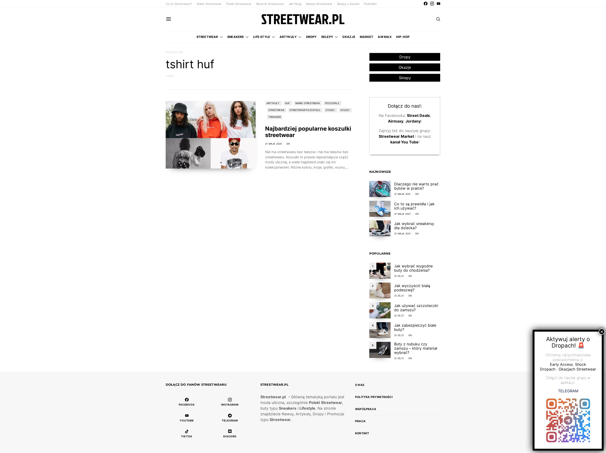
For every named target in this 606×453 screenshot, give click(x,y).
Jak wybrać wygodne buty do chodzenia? (413, 268)
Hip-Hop (403, 37)
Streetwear (207, 37)
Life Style (261, 37)
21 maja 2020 (273, 143)
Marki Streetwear (209, 4)
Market (366, 37)
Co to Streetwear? (179, 4)
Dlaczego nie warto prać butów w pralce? (416, 186)
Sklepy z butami (348, 4)
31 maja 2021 (402, 193)
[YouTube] (438, 3)
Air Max (384, 37)
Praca (360, 421)
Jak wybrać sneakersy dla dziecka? (414, 225)
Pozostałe (332, 103)
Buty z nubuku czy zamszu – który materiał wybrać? (415, 348)
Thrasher (274, 116)
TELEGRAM (568, 391)
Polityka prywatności (373, 397)
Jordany (413, 121)
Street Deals (418, 115)
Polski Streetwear (238, 4)
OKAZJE (348, 37)
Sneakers (235, 37)
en (288, 143)
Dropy (311, 37)
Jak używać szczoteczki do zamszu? (416, 307)
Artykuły (288, 37)
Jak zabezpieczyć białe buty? (415, 327)
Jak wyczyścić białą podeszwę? (412, 287)
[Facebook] (426, 3)
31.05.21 (399, 276)
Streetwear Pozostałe (305, 110)
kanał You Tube (404, 142)
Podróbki (370, 4)
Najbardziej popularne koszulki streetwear (308, 131)
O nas (359, 385)
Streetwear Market (396, 136)
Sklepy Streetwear (319, 4)
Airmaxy (395, 121)
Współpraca (365, 409)
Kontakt (362, 433)
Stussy (330, 110)
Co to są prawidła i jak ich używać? (414, 205)
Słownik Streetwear (270, 4)
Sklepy (327, 37)
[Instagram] (432, 3)
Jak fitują (295, 4)
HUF (287, 103)
